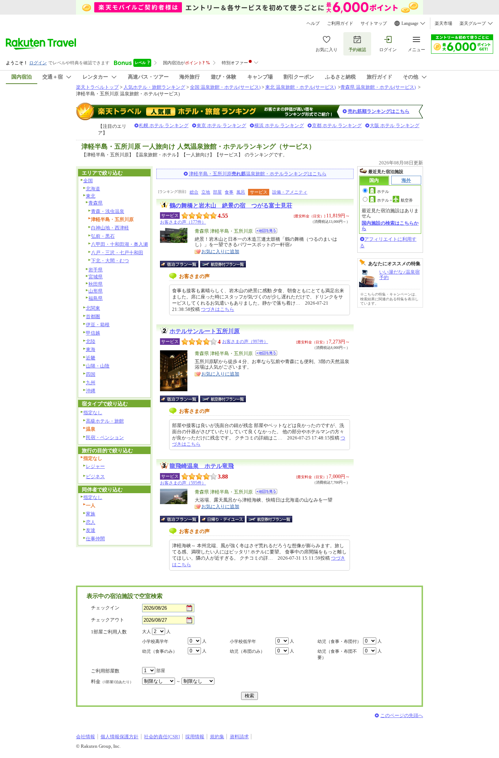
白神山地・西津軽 (110, 228)
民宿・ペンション (105, 437)
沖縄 (90, 390)
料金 (112, 681)
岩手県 (95, 270)
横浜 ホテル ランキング (279, 125)
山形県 (95, 291)
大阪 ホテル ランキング (394, 125)
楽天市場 (443, 23)
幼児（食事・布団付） (339, 641)
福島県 (95, 298)
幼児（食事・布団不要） (337, 654)
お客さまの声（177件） (183, 222)
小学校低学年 (243, 641)
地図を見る (266, 230)
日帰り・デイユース (223, 519)
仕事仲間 (95, 538)
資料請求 (239, 736)
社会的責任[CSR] (162, 736)
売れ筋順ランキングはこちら (379, 111)
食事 (229, 192)
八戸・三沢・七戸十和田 (117, 252)
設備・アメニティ (289, 192)
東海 (90, 349)
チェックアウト (107, 619)
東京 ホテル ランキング (221, 125)
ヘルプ (313, 23)
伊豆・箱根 (98, 324)
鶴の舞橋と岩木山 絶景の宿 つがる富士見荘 (230, 205)
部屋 (217, 192)
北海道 (93, 188)
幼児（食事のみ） (159, 651)
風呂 (240, 192)
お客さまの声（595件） (183, 482)
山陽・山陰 (98, 366)
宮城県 (95, 276)
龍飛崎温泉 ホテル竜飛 (201, 466)
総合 (194, 192)
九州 (90, 382)
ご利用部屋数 (105, 671)
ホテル (383, 191)
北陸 (90, 341)
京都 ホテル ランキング (337, 125)
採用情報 (194, 736)
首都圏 (93, 316)
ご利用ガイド (340, 23)
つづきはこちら (217, 309)
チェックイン (105, 607)
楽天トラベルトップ (97, 87)
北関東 (93, 308)
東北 (90, 196)
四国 (90, 374)
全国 (88, 180)
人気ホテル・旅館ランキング (154, 87)
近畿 (90, 358)
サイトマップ (374, 23)
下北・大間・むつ (110, 260)
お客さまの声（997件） (245, 341)
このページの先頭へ (401, 715)
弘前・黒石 (103, 236)
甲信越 (93, 333)
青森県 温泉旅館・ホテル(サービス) (378, 87)
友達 (90, 530)
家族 (90, 514)
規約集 (217, 736)
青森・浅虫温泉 (107, 211)
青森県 (95, 203)
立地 (205, 192)
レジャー (95, 466)
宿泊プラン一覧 (183, 264)
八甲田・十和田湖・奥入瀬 (119, 244)
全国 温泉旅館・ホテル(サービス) (225, 87)
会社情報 (85, 736)
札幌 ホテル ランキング (163, 125)
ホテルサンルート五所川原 (204, 331)
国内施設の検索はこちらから (390, 225)
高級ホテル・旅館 (105, 421)
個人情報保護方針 (119, 736)
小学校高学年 (155, 641)
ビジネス (95, 476)
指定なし (92, 412)
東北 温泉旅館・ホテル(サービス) (300, 87)
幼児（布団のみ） (247, 651)
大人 (146, 631)
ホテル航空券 (395, 200)
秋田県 (95, 284)
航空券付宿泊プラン (223, 264)
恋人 (90, 522)
